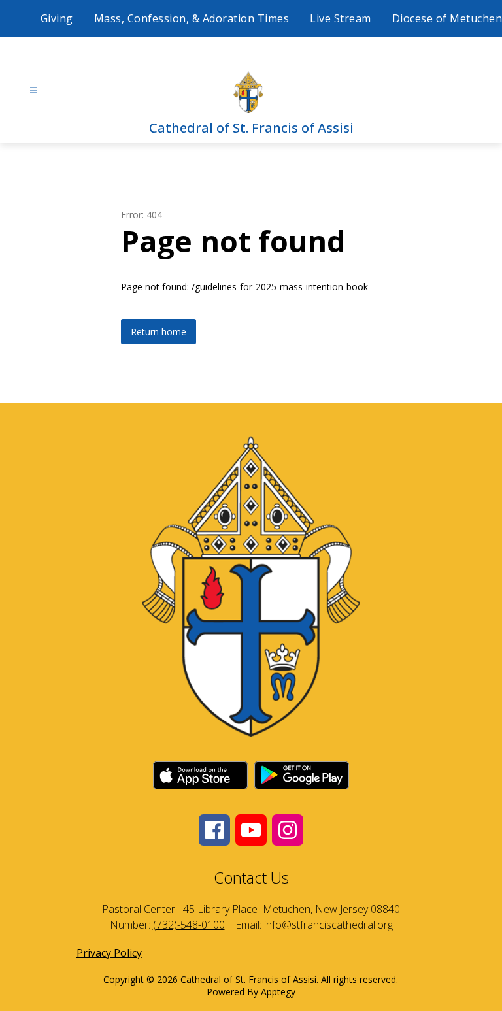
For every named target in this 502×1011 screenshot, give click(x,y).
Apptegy (278, 992)
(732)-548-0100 (189, 925)
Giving (57, 18)
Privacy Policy (109, 953)
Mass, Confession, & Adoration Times (192, 18)
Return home (158, 331)
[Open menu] (33, 90)
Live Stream (340, 18)
